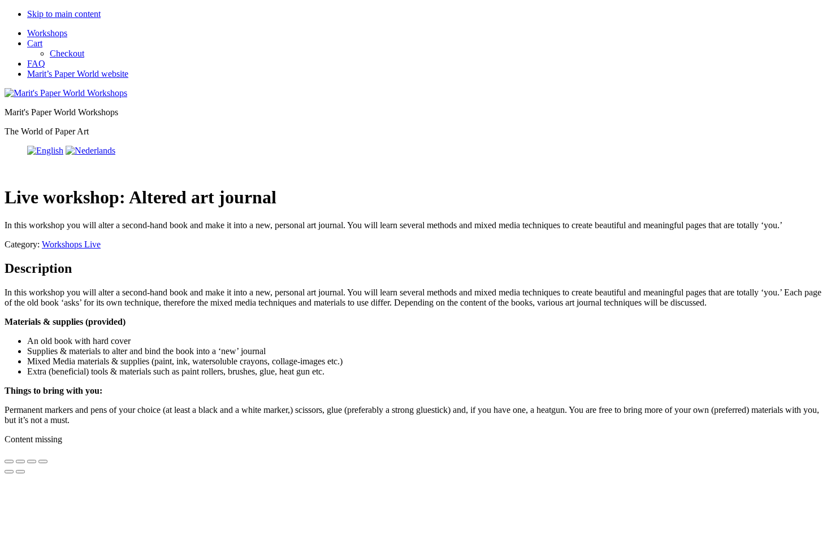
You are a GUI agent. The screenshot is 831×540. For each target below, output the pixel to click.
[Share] (31, 461)
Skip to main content (64, 14)
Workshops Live (71, 244)
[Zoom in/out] (9, 461)
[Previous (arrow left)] (9, 471)
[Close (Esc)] (42, 461)
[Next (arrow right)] (20, 471)
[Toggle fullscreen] (20, 461)
